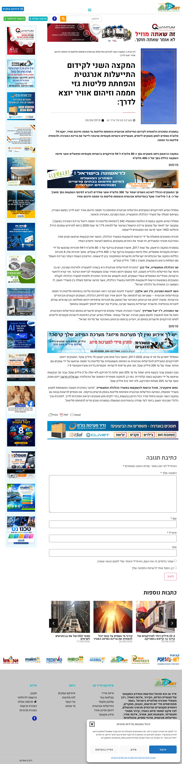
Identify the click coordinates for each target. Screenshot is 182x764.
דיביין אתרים (26, 760)
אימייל (172, 532)
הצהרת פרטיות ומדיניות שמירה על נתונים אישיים (133, 757)
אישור (162, 750)
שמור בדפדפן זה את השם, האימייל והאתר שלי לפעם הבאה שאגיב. (135, 561)
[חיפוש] (63, 19)
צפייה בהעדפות (104, 750)
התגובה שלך (168, 473)
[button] (92, 724)
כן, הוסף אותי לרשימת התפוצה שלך (153, 568)
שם (174, 518)
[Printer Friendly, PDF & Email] (64, 414)
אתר (174, 547)
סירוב (133, 750)
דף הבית (131, 52)
